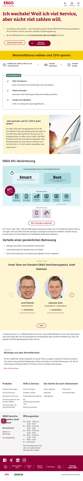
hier (38, 339)
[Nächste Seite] (72, 295)
